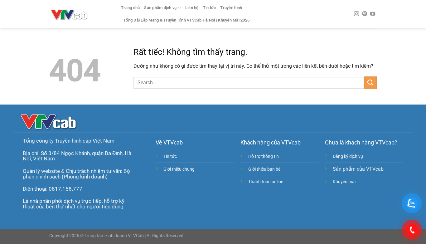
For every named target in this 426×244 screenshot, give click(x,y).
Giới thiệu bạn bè (264, 169)
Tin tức (209, 7)
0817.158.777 (65, 189)
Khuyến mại (344, 181)
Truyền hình (231, 7)
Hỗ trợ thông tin (263, 156)
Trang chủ (130, 7)
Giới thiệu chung (179, 169)
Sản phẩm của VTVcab (358, 169)
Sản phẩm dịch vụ (160, 7)
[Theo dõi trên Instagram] (356, 14)
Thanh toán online (265, 181)
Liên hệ (192, 7)
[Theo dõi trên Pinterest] (364, 14)
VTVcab (173, 142)
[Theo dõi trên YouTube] (372, 14)
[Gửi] (370, 82)
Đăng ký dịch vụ (348, 156)
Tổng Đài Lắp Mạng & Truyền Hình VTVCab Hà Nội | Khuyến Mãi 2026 (186, 20)
